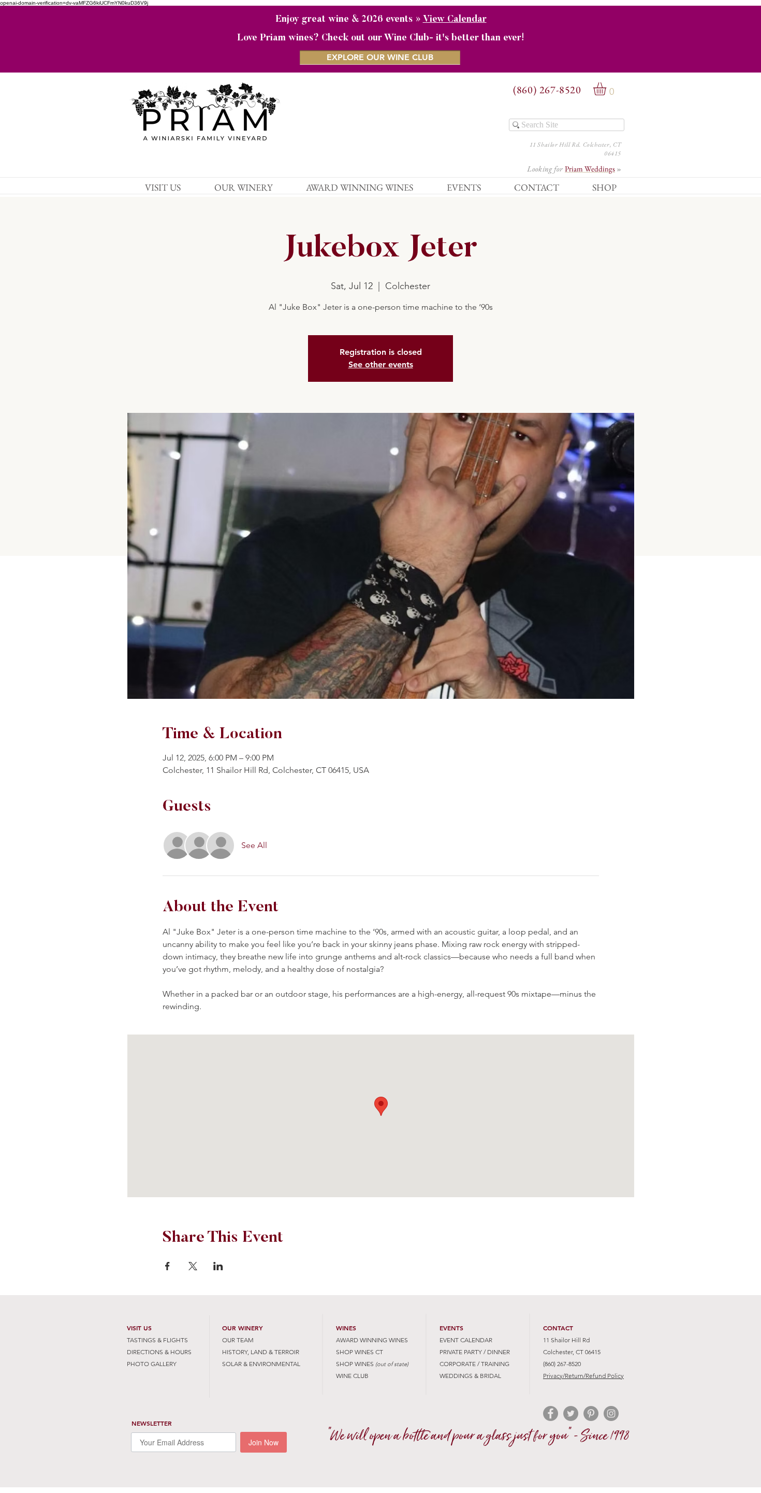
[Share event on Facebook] (167, 1266)
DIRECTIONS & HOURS (159, 1352)
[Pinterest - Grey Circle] (590, 1413)
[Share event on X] (193, 1266)
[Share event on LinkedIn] (218, 1266)
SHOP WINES (355, 1364)
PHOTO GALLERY (152, 1364)
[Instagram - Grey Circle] (611, 1413)
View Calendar (455, 19)
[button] (607, 88)
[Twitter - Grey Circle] (570, 1413)
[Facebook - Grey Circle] (550, 1413)
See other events (380, 364)
